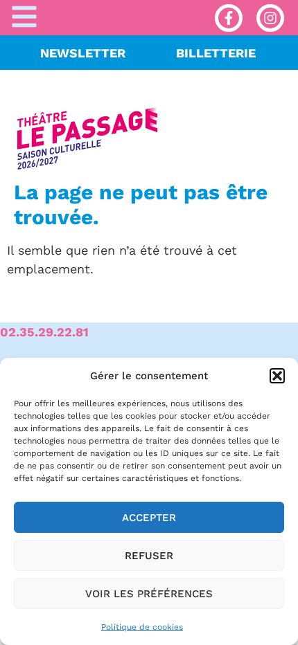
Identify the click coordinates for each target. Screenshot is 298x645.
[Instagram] (270, 18)
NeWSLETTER (82, 53)
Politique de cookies (142, 627)
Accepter (149, 517)
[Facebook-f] (229, 18)
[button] (277, 376)
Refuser (149, 555)
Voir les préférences (149, 594)
